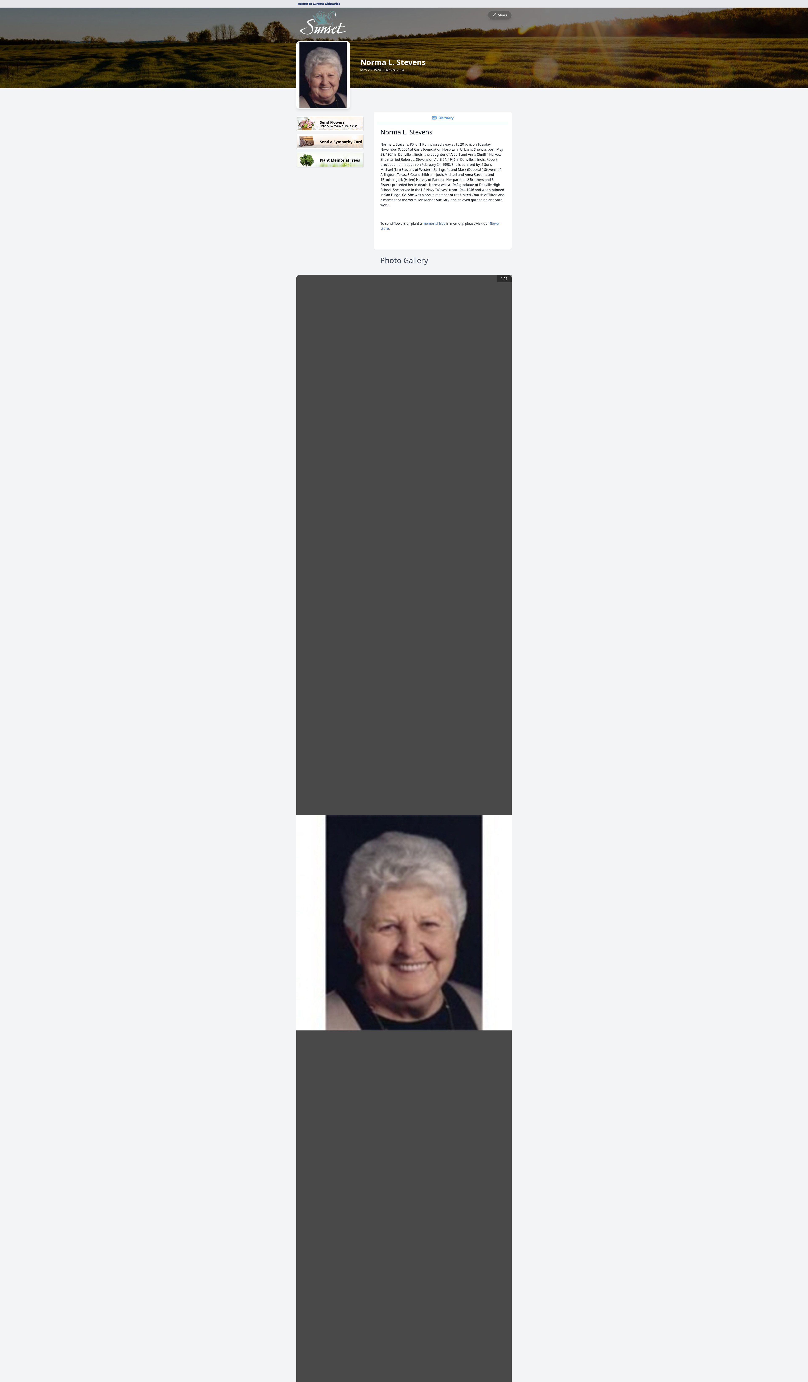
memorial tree (434, 223)
